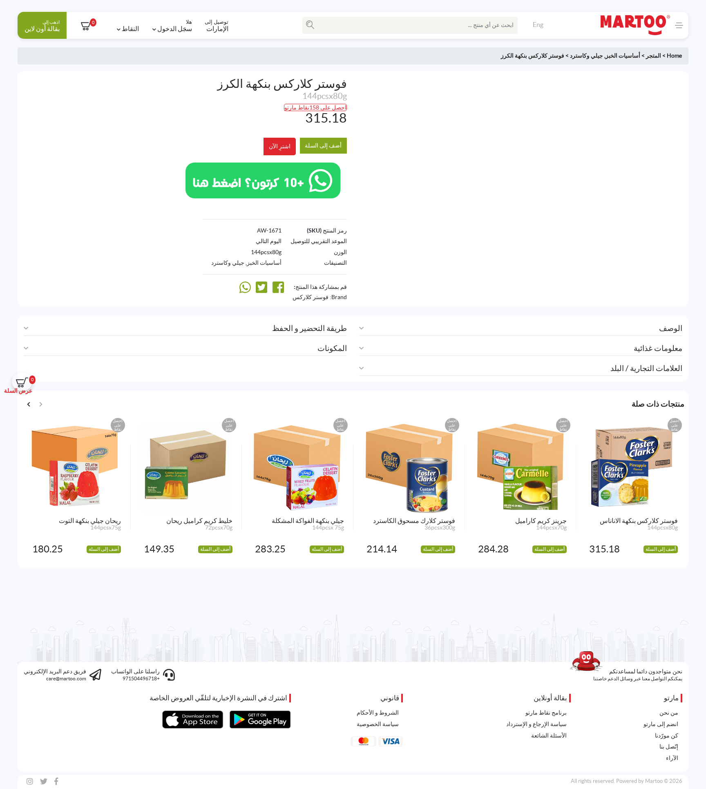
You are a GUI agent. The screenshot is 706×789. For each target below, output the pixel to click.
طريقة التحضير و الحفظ (309, 328)
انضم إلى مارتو (660, 724)
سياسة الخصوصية (378, 724)
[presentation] (29, 403)
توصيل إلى (216, 25)
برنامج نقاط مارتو (546, 712)
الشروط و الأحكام (378, 712)
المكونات (332, 348)
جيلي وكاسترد (586, 55)
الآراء (672, 758)
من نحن (668, 712)
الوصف (670, 328)
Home (674, 55)
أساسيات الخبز (622, 55)
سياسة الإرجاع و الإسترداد (536, 724)
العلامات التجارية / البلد (646, 368)
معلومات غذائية (658, 348)
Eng (538, 24)
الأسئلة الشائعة (549, 735)
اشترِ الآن (279, 146)
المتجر (653, 55)
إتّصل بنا (668, 746)
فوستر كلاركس (310, 297)
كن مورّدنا (666, 735)
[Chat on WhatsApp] (263, 179)
